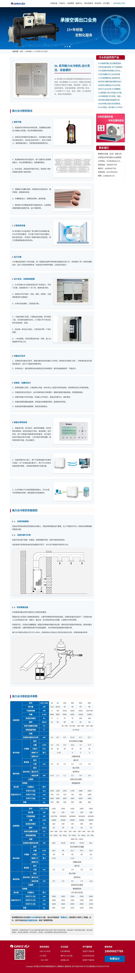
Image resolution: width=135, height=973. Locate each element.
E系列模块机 (65, 951)
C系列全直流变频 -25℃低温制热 (110, 67)
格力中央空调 (42, 966)
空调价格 (53, 3)
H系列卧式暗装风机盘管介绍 (108, 100)
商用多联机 (44, 947)
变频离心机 (65, 960)
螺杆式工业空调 (66, 956)
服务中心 (79, 3)
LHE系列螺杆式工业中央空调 (109, 74)
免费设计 (115, 958)
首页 (21, 51)
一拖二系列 (44, 960)
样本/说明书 (88, 3)
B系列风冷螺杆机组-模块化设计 (110, 82)
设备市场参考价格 (30, 920)
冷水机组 (28, 51)
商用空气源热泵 (88, 951)
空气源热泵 (87, 947)
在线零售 (70, 3)
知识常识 (98, 3)
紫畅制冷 (60, 966)
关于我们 (106, 3)
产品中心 (62, 3)
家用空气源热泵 (88, 960)
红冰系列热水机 (88, 956)
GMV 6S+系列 (45, 951)
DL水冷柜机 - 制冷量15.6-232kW (110, 107)
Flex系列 (43, 956)
